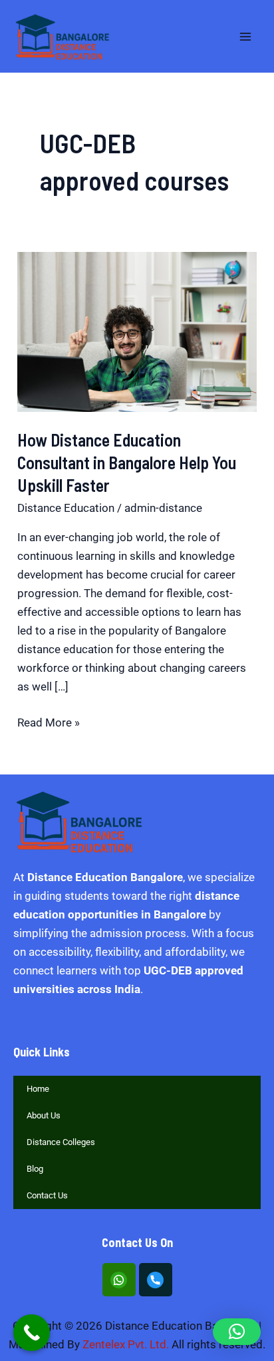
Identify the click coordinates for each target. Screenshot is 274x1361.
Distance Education (65, 508)
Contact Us (47, 1195)
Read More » (48, 721)
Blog (35, 1169)
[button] (237, 1331)
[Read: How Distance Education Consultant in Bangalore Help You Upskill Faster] (137, 330)
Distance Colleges (61, 1142)
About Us (44, 1115)
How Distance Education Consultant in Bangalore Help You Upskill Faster (126, 462)
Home (38, 1089)
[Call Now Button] (31, 1332)
